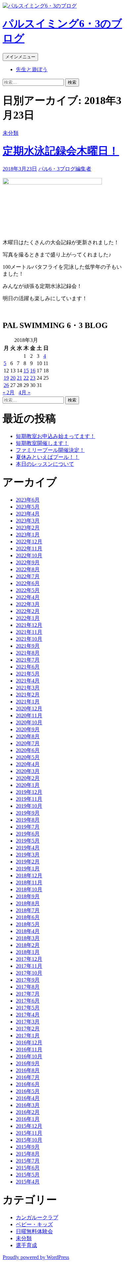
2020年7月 (28, 743)
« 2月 (9, 392)
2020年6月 (28, 750)
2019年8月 (28, 820)
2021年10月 (29, 639)
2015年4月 (28, 1181)
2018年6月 (28, 917)
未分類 (11, 133)
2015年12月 (29, 1126)
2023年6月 (28, 500)
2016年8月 (28, 1070)
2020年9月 (28, 729)
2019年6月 (28, 834)
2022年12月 (29, 541)
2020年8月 (28, 736)
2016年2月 (28, 1112)
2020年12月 (29, 708)
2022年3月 (28, 604)
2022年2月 (28, 611)
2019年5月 (28, 841)
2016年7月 (28, 1077)
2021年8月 (28, 653)
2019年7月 (28, 827)
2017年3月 (28, 1021)
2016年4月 (28, 1098)
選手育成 (26, 1245)
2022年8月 (28, 569)
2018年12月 (29, 875)
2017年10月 (29, 973)
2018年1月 (28, 952)
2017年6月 (28, 1001)
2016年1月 (28, 1119)
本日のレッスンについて (45, 464)
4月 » (24, 392)
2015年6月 (28, 1168)
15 (26, 370)
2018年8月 (28, 903)
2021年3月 (28, 687)
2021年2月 (28, 694)
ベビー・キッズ (34, 1224)
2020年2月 (28, 778)
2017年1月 (28, 1035)
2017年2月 (28, 1028)
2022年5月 (28, 590)
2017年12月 (29, 959)
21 (19, 378)
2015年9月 (28, 1147)
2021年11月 (29, 632)
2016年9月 (28, 1063)
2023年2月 (28, 527)
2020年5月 (28, 757)
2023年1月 (28, 534)
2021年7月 (28, 660)
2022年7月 (28, 576)
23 (32, 378)
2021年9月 (28, 646)
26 (6, 385)
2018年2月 (28, 945)
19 (6, 378)
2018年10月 (29, 889)
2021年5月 (28, 674)
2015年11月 (29, 1133)
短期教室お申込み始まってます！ (55, 436)
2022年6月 (28, 583)
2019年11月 (29, 799)
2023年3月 (28, 520)
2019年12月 (29, 792)
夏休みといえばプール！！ (47, 457)
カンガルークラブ (37, 1217)
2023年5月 (28, 507)
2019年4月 (28, 848)
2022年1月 (28, 618)
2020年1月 (28, 785)
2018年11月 (29, 882)
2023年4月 (28, 514)
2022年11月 (29, 548)
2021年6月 (28, 667)
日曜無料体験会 (34, 1231)
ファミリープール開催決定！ (50, 450)
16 (32, 370)
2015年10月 (29, 1140)
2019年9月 (28, 813)
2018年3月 (28, 938)
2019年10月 (29, 806)
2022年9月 (28, 562)
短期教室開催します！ (42, 443)
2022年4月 (28, 597)
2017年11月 (29, 966)
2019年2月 (28, 861)
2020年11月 (29, 715)
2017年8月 (28, 987)
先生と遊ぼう (32, 69)
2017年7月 (28, 994)
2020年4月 (28, 764)
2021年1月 (28, 701)
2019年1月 (28, 868)
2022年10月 (29, 555)
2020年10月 (29, 722)
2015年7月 (28, 1161)
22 (26, 378)
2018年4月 (28, 931)
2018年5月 (28, 924)
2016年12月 (29, 1042)
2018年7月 (28, 910)
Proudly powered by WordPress (36, 1257)
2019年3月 (28, 854)
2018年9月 (28, 896)
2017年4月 (28, 1014)
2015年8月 (28, 1154)
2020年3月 (28, 771)
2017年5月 (28, 1008)
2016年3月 (28, 1105)
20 (13, 378)
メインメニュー (20, 56)
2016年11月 (29, 1049)
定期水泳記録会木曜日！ (61, 151)
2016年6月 (28, 1084)
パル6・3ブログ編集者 (64, 169)
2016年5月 (28, 1091)
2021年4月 (28, 681)
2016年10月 (29, 1056)
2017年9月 (28, 980)
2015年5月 (28, 1175)
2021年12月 (29, 625)
